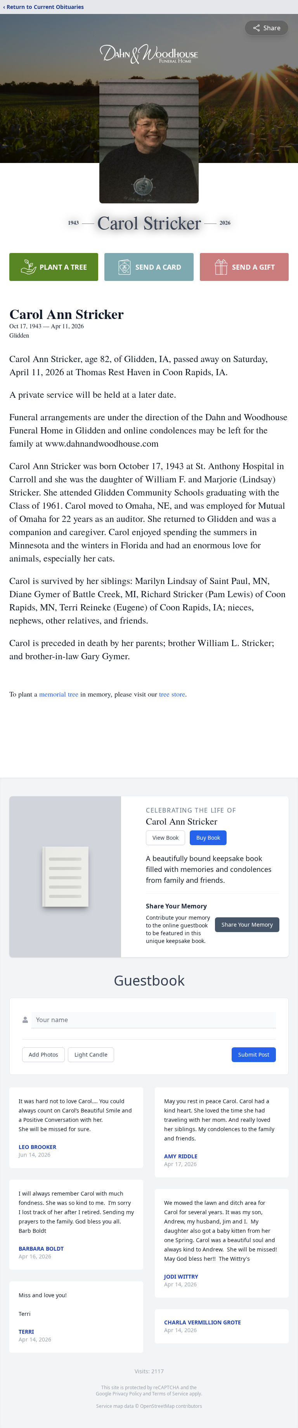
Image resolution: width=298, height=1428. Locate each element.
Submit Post (253, 1054)
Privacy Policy (127, 1393)
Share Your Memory (247, 924)
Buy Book (208, 837)
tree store (172, 693)
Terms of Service (170, 1393)
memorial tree (58, 693)
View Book (165, 837)
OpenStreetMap (157, 1406)
